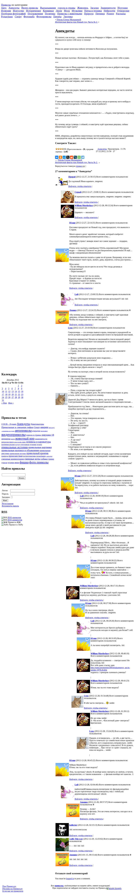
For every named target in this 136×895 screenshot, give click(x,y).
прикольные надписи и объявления (20, 450)
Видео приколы (29, 7)
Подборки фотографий (13, 13)
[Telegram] (82, 157)
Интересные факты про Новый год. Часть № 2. (76, 22)
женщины (5, 439)
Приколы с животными (69, 13)
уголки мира (13, 462)
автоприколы (23, 430)
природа (4, 456)
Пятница (100, 13)
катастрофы (18, 442)
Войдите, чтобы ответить (79, 186)
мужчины (33, 445)
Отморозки (123, 10)
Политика (50, 13)
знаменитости (41, 439)
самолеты (49, 456)
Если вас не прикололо (12, 891)
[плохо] (59, 149)
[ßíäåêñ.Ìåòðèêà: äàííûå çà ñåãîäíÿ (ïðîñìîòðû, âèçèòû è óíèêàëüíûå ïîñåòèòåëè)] (114, 888)
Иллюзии (6, 10)
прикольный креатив (37, 453)
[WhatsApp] (79, 157)
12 (9, 391)
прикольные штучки (18, 453)
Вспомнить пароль (10, 506)
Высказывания (48, 7)
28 (16, 397)
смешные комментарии (12, 459)
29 (19, 397)
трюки (51, 459)
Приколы (6, 4)
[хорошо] (63, 149)
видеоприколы (13, 434)
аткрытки (36, 431)
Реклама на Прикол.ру (12, 889)
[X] (67, 157)
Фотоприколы (43, 16)
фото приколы (38, 462)
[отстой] (57, 149)
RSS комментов (14, 520)
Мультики (77, 10)
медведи (18, 444)
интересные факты (7, 442)
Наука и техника (93, 10)
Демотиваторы (37, 424)
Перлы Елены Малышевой (69, 19)
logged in (70, 878)
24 (3, 397)
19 (9, 394)
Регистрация (7, 503)
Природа (89, 13)
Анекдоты (13, 7)
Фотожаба (29, 16)
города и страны (66, 7)
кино (24, 442)
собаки (44, 459)
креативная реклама (8, 445)
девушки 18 (47, 435)
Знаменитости (108, 7)
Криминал (48, 10)
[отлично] (65, 149)
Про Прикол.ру (9, 886)
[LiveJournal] (75, 157)
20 (13, 394)
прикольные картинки (40, 447)
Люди (59, 10)
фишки (24, 462)
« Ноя (4, 403)
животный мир (25, 438)
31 (3, 400)
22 (19, 394)
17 (3, 394)
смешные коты (32, 458)
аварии (44, 427)
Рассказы (121, 13)
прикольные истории (14, 447)
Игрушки (123, 7)
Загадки (94, 7)
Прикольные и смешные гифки (17, 427)
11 (6, 391)
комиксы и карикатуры (38, 441)
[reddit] (71, 157)
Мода (67, 10)
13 (13, 391)
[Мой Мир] (64, 157)
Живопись (82, 7)
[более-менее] (61, 149)
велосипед (44, 431)
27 (13, 397)
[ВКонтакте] (56, 157)
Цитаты (57, 16)
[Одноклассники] (60, 157)
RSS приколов (14, 517)
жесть (13, 439)
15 (19, 391)
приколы (59, 885)
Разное (110, 13)
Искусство (18, 10)
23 (22, 394)
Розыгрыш (7, 16)
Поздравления (35, 13)
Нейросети (109, 10)
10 (3, 391)
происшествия (16, 456)
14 (16, 391)
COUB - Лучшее (8, 424)
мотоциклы (25, 445)
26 (9, 397)
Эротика (68, 16)
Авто (4, 7)
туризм (4, 463)
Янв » (11, 403)
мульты (39, 445)
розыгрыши (41, 456)
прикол (79, 166)
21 (16, 394)
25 (6, 397)
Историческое (33, 10)
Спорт (18, 16)
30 (22, 397)
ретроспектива (29, 456)
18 (6, 394)
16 (22, 391)
